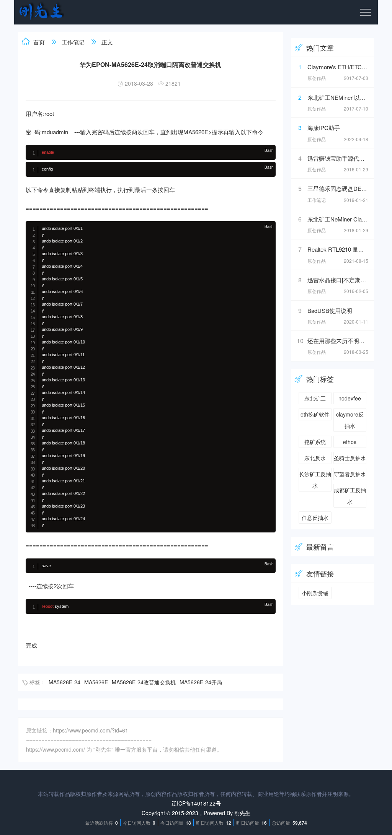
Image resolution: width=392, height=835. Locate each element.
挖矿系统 (315, 442)
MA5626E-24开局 (201, 682)
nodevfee (349, 398)
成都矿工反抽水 (350, 495)
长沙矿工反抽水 (315, 479)
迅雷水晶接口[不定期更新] (340, 280)
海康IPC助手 (323, 128)
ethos (349, 442)
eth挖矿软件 (315, 414)
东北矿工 (315, 398)
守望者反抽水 (350, 474)
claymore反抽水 (350, 420)
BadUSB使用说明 (329, 310)
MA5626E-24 (64, 682)
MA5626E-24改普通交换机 (144, 682)
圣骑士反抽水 (350, 458)
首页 (39, 42)
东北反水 (315, 458)
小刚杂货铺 (315, 593)
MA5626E (96, 682)
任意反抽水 (315, 517)
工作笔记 (73, 42)
